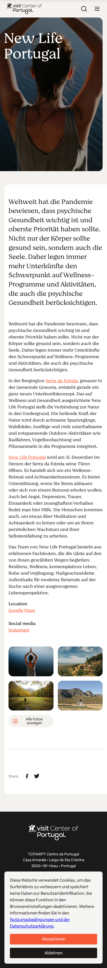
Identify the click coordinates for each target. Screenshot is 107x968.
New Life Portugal (27, 457)
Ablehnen (53, 953)
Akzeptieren (53, 939)
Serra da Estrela (62, 381)
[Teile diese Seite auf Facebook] (27, 776)
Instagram (19, 630)
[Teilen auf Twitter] (37, 776)
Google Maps (22, 610)
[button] (97, 8)
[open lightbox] (31, 661)
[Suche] (83, 8)
